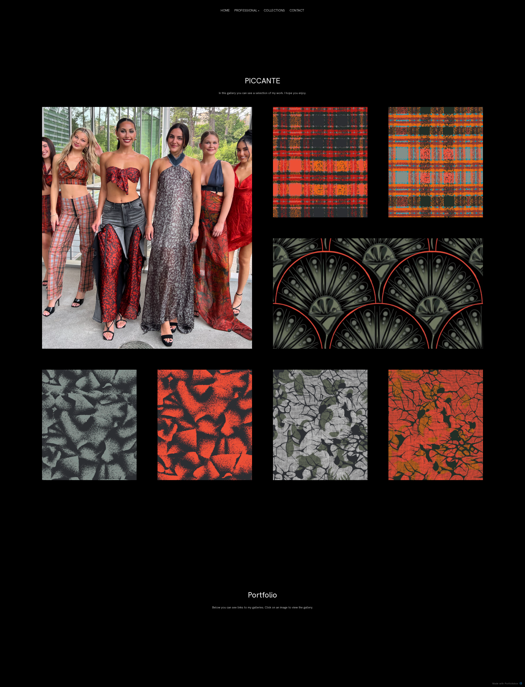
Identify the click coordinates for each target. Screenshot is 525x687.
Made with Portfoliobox (505, 683)
